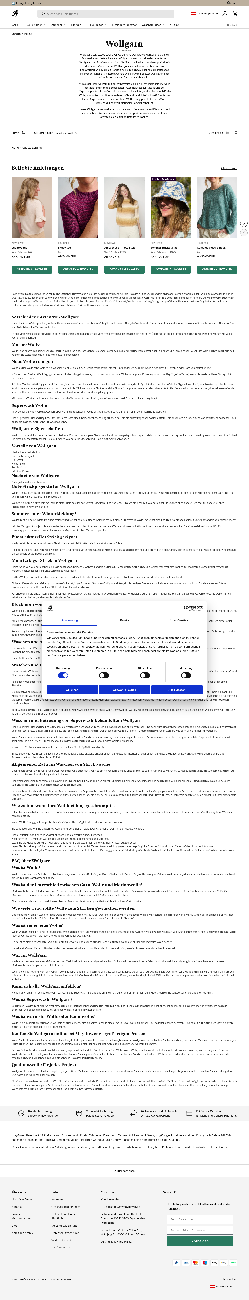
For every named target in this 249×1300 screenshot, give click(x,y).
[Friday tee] (78, 207)
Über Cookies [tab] (179, 620)
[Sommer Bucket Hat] (171, 207)
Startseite (16, 34)
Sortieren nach (43, 132)
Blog (14, 1225)
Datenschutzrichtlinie (65, 1232)
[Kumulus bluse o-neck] (217, 207)
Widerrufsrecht (61, 1240)
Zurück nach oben (124, 1170)
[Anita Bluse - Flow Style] (124, 207)
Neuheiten (96, 24)
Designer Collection (124, 24)
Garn (15, 24)
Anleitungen (34, 24)
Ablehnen (72, 689)
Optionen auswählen (32, 269)
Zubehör (56, 24)
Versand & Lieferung (64, 1225)
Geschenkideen (151, 24)
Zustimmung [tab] (70, 620)
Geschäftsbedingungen (66, 1206)
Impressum (58, 1199)
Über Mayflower (22, 1199)
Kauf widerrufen (62, 1247)
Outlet (174, 24)
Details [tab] (124, 620)
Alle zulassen (176, 689)
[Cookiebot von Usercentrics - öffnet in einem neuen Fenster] (187, 608)
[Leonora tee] (32, 207)
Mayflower (25, 1279)
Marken (76, 24)
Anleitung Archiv (22, 1232)
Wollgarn (28, 34)
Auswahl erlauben (124, 689)
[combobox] (105, 14)
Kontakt (232, 25)
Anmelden (200, 1241)
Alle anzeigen (229, 168)
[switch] (104, 675)
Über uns (232, 3)
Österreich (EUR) (224, 1286)
